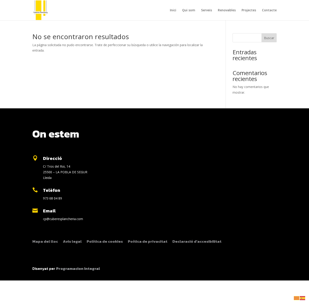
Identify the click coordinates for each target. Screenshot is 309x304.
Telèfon (51, 190)
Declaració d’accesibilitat (196, 242)
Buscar (269, 38)
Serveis (206, 10)
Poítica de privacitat (147, 242)
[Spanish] (303, 298)
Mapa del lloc (45, 242)
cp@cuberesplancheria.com (63, 219)
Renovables (227, 10)
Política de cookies (105, 242)
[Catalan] (297, 298)
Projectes (249, 10)
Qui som (188, 10)
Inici (173, 10)
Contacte (269, 10)
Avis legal (72, 242)
